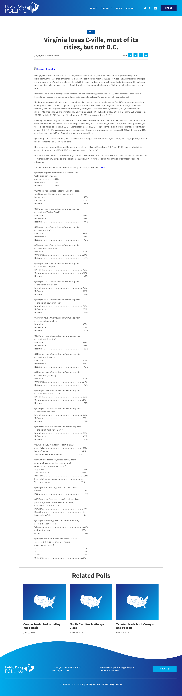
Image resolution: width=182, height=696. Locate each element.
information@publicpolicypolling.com (117, 667)
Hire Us (168, 8)
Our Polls (106, 8)
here (102, 167)
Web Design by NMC (113, 684)
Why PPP (130, 8)
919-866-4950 (113, 670)
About (93, 8)
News (119, 8)
